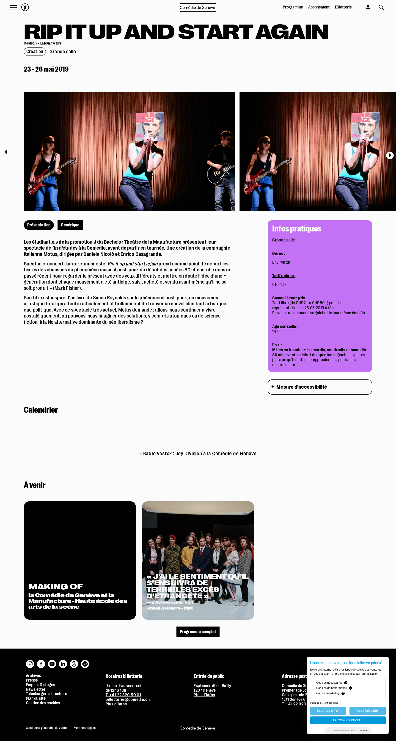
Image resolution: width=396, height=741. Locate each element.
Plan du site (36, 698)
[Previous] (6, 151)
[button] (13, 7)
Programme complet (198, 632)
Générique (70, 225)
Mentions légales (85, 728)
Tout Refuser (367, 710)
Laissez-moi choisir (348, 720)
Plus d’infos (116, 704)
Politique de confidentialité (324, 703)
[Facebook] (41, 661)
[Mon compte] (363, 6)
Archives (33, 675)
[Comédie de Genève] (198, 7)
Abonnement (319, 7)
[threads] (74, 661)
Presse (32, 680)
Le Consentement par (347, 730)
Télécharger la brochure (46, 693)
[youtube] (52, 661)
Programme (293, 7)
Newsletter (36, 689)
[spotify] (85, 661)
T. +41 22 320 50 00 (300, 704)
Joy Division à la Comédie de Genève (216, 453)
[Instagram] (30, 661)
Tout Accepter (328, 710)
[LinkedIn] (63, 661)
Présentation (39, 225)
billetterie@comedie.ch (128, 699)
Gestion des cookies (43, 703)
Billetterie (343, 7)
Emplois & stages (40, 684)
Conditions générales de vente (46, 728)
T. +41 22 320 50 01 (124, 695)
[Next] (390, 155)
